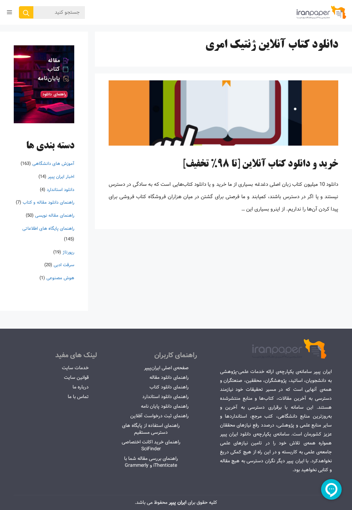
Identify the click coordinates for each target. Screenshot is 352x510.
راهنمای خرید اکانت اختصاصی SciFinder (151, 445)
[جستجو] (26, 12)
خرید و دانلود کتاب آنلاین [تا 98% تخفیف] (260, 164)
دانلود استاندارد (60, 189)
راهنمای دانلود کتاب (169, 387)
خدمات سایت (75, 367)
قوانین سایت (76, 377)
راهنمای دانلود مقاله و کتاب (48, 202)
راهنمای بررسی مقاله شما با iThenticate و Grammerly (151, 462)
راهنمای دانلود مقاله (169, 377)
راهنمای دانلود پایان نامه (165, 406)
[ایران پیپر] (322, 12)
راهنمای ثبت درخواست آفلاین (159, 415)
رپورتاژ (68, 252)
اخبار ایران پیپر (61, 176)
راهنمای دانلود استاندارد (165, 396)
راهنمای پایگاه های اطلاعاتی (48, 228)
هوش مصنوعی (60, 278)
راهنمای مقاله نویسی (54, 215)
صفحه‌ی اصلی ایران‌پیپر (166, 367)
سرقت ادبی (64, 265)
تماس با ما (78, 396)
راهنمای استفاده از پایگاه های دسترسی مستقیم (151, 429)
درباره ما (81, 387)
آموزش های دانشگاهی (53, 163)
